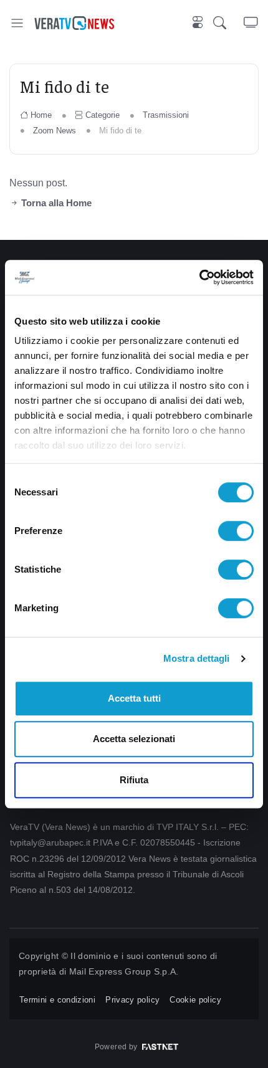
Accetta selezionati (134, 738)
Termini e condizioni (57, 999)
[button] (228, 23)
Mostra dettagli (196, 658)
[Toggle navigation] (17, 22)
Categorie (102, 115)
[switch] (236, 531)
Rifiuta (134, 780)
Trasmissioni (166, 115)
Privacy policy (132, 999)
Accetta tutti (134, 698)
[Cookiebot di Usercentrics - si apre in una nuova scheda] (199, 277)
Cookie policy (195, 999)
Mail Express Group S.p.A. (124, 971)
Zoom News (54, 130)
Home (41, 115)
